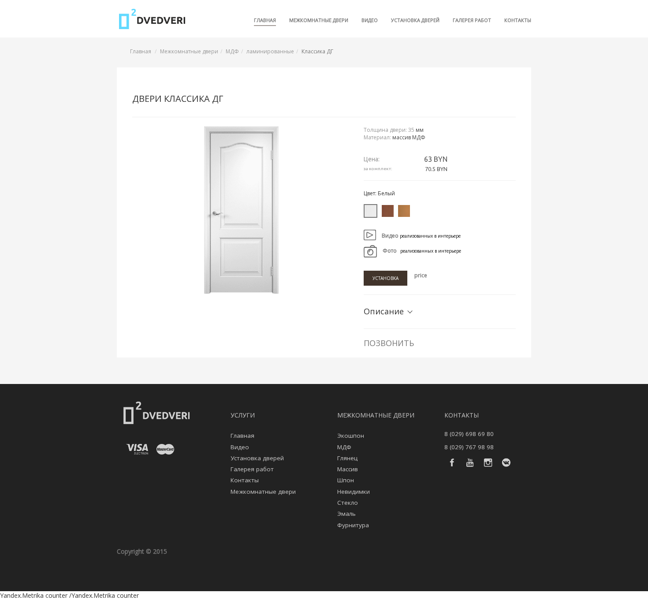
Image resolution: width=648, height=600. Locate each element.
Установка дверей (415, 20)
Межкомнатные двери (318, 20)
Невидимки (353, 492)
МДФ (232, 51)
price (420, 275)
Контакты (517, 20)
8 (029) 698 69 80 (469, 434)
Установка (385, 278)
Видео (369, 20)
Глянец (347, 458)
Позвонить (389, 343)
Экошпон (350, 436)
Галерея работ (472, 20)
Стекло (347, 503)
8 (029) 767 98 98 (469, 447)
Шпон (345, 480)
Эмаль (346, 514)
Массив (347, 469)
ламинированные (270, 51)
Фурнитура (353, 525)
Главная (265, 20)
